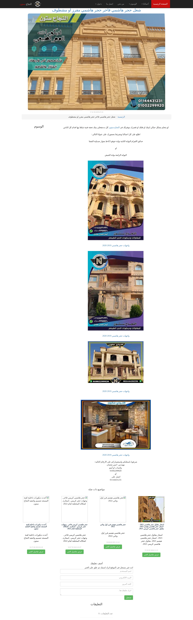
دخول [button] (99, 4)
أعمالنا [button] (146, 4)
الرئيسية (121, 117)
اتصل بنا (109, 4)
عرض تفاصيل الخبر (151, 555)
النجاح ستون (113, 127)
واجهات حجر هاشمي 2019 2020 (115, 245)
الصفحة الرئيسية (159, 4)
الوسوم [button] (133, 4)
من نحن (121, 4)
